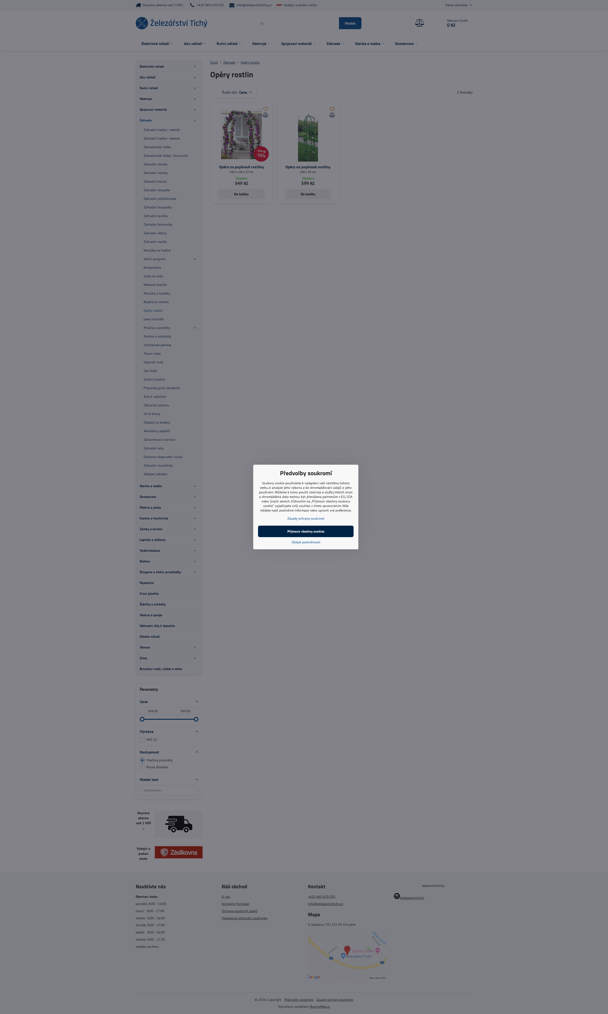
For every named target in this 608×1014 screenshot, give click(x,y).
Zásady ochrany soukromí (305, 518)
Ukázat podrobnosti (305, 542)
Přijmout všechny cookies (305, 531)
